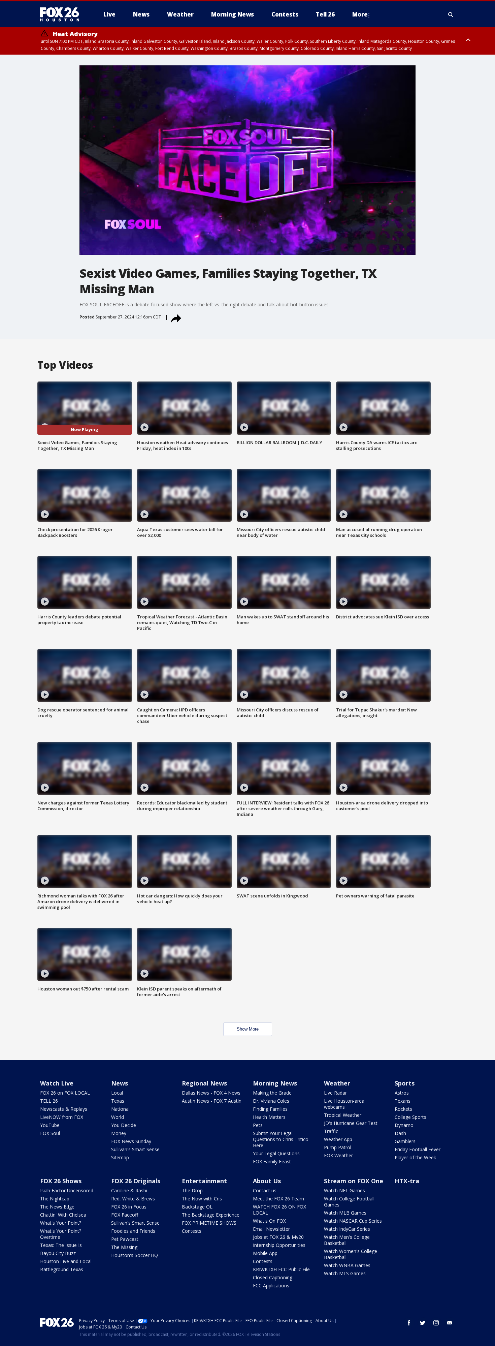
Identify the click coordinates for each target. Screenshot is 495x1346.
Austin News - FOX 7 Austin (211, 1101)
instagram (436, 1322)
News (119, 1083)
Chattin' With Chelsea (63, 1215)
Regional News (204, 1083)
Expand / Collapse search (451, 14)
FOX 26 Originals (135, 1181)
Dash (400, 1133)
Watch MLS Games (345, 1273)
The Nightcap (54, 1198)
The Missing (124, 1247)
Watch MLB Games (345, 1213)
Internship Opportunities (279, 1245)
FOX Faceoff (124, 1215)
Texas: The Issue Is (61, 1245)
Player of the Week (415, 1157)
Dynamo (404, 1125)
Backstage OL (197, 1206)
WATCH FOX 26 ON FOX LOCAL (279, 1209)
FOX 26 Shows (60, 1181)
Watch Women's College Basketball (350, 1254)
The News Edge (57, 1206)
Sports (405, 1083)
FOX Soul (50, 1133)
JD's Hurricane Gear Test (350, 1123)
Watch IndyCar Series (347, 1229)
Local (117, 1093)
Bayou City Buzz (58, 1253)
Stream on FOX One (353, 1181)
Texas (117, 1101)
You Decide (123, 1125)
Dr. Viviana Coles (271, 1101)
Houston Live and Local (66, 1261)
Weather (337, 1083)
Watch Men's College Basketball (347, 1240)
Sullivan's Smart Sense (135, 1149)
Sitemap (120, 1157)
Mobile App (265, 1253)
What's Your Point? (60, 1223)
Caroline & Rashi (129, 1190)
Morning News (275, 1083)
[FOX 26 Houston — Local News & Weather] (62, 14)
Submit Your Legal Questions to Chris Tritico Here (280, 1139)
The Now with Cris (202, 1198)
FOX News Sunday (131, 1141)
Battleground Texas (61, 1269)
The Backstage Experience (210, 1215)
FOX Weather (338, 1155)
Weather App (338, 1139)
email (449, 1322)
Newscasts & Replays (63, 1109)
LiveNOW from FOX (61, 1117)
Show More (248, 1029)
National (120, 1109)
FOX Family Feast (272, 1161)
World (117, 1117)
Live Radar (335, 1093)
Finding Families (270, 1109)
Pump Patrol (337, 1147)
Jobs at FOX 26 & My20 (278, 1237)
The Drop (192, 1190)
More (360, 14)
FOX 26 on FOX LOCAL (65, 1093)
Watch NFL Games (344, 1190)
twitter (422, 1322)
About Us (267, 1181)
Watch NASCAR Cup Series (353, 1221)
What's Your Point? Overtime (60, 1234)
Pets (258, 1125)
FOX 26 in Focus (128, 1206)
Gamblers (405, 1141)
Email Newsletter (271, 1229)
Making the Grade (272, 1093)
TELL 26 (49, 1101)
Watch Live (56, 1083)
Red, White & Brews (133, 1198)
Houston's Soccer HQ (134, 1255)
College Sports (410, 1117)
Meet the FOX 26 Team (278, 1198)
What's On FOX (269, 1221)
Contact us (264, 1190)
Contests (191, 1231)
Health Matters (269, 1117)
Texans (402, 1101)
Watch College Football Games (349, 1201)
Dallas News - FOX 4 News (211, 1093)
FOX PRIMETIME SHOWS (209, 1223)
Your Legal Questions (276, 1153)
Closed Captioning (272, 1277)
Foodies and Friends (133, 1231)
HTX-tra (407, 1181)
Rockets (403, 1109)
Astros (402, 1093)
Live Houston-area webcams (344, 1104)
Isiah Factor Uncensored (66, 1190)
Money (118, 1133)
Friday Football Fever (417, 1149)
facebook (409, 1322)
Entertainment (204, 1181)
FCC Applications (271, 1285)
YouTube (50, 1125)
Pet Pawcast (124, 1239)
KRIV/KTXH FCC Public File (281, 1269)
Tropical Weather (342, 1115)
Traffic (331, 1131)
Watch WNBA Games (347, 1265)
